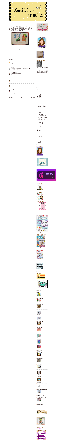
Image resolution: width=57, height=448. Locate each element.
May (39, 131)
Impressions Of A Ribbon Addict (42, 389)
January (39, 136)
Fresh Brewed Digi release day (42, 123)
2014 (38, 94)
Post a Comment (12, 93)
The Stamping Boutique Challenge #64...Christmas (43, 126)
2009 (38, 141)
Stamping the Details (40, 395)
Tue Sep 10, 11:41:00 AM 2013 (15, 77)
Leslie (12, 89)
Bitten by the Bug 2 (40, 304)
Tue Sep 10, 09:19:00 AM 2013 (15, 69)
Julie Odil (12, 84)
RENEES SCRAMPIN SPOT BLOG (42, 383)
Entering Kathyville (40, 358)
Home (22, 97)
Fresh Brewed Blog (40, 404)
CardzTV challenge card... (41, 119)
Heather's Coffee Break (40, 352)
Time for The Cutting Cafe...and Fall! (43, 105)
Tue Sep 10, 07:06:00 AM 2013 (15, 64)
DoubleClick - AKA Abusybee (41, 333)
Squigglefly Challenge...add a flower (43, 124)
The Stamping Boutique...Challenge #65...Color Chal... (43, 114)
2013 (38, 95)
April (39, 132)
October (39, 98)
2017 (38, 90)
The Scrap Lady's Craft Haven (41, 397)
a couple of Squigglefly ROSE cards (43, 120)
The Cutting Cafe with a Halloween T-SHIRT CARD (43, 122)
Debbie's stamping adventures (42, 344)
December (39, 96)
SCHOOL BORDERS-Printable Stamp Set (23, 27)
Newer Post (11, 97)
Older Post (32, 97)
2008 (38, 142)
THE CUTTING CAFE (17, 26)
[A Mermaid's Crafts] (46, 181)
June (39, 130)
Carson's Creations (40, 327)
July (38, 129)
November (39, 97)
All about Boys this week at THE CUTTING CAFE (42, 112)
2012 (38, 137)
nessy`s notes (39, 350)
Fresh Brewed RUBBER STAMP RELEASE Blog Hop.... (42, 108)
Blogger (39, 445)
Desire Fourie (13, 72)
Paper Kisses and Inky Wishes (42, 403)
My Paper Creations (40, 298)
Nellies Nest (39, 292)
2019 (38, 89)
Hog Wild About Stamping (41, 321)
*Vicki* (12, 67)
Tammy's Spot (39, 364)
